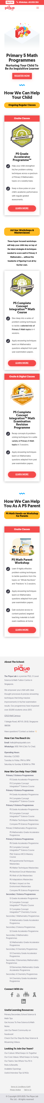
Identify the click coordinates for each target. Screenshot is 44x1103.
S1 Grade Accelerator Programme (24, 899)
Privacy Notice (15, 1090)
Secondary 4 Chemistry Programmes (22, 974)
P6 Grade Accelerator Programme (24, 843)
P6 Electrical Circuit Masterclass (23, 872)
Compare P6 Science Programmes (24, 891)
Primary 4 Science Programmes (20, 791)
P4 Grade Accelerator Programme (24, 795)
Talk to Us (27, 1090)
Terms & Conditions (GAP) (20, 1087)
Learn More (21, 208)
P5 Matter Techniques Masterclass (24, 820)
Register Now (22, 76)
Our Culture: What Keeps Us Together (20, 1053)
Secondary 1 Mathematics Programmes (22, 916)
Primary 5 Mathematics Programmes (21, 828)
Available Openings (12, 1069)
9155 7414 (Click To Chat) (25, 747)
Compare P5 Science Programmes (24, 824)
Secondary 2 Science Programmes (20, 927)
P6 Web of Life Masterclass (21, 876)
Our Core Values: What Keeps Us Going (21, 1057)
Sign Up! (10, 2)
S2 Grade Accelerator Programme (24, 931)
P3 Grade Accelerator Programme (24, 780)
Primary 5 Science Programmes (20, 805)
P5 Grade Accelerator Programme (24, 810)
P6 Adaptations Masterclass (21, 880)
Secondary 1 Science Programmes (21, 894)
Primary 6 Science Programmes (20, 839)
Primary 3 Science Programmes (20, 776)
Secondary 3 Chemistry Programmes (21, 949)
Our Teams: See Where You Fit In (18, 1061)
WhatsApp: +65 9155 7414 (28, 2)
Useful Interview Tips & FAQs (16, 1073)
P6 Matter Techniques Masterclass (24, 868)
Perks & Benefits (11, 1065)
